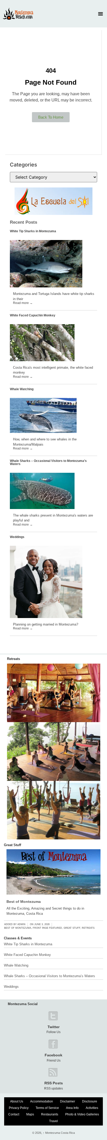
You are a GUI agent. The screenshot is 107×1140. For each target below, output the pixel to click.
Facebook (53, 1055)
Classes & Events (18, 938)
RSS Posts (53, 1083)
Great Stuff (12, 845)
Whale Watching (22, 389)
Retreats (13, 659)
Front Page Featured (47, 928)
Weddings (17, 537)
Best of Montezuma (23, 901)
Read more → (23, 303)
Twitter (53, 1027)
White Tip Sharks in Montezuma (33, 231)
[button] (100, 14)
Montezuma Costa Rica (59, 1132)
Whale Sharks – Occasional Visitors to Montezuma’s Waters (48, 462)
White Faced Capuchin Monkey (32, 315)
